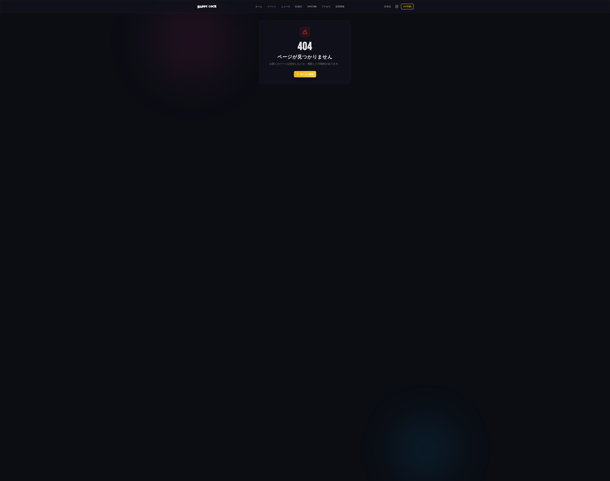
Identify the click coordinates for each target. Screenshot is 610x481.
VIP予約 (407, 6)
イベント (271, 6)
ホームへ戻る (307, 74)
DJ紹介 (298, 6)
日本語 (387, 6)
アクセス (326, 6)
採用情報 (340, 6)
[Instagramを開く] (396, 6)
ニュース (285, 6)
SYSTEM (312, 6)
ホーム (258, 6)
